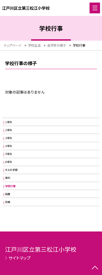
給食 (7, 194)
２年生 (8, 130)
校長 (7, 202)
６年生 (8, 162)
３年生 (8, 138)
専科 (7, 178)
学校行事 (10, 186)
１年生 (8, 122)
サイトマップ (19, 258)
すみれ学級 (11, 170)
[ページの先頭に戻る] (95, 268)
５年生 (8, 154)
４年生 (8, 146)
